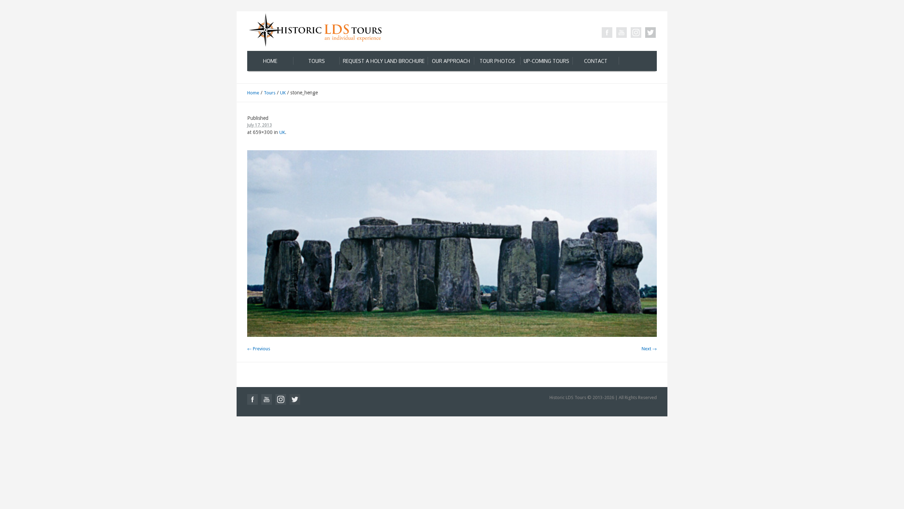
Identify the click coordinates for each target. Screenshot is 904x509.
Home (253, 92)
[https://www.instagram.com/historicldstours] (636, 32)
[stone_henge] (452, 243)
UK (283, 92)
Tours (269, 92)
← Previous (258, 348)
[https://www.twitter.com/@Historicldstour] (650, 32)
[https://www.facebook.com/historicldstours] (607, 32)
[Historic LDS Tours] (315, 29)
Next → (649, 348)
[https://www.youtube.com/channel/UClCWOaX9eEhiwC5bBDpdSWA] (621, 32)
